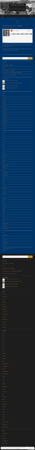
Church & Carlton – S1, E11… (14, 80)
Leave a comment (10, 27)
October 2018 (4, 98)
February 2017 (4, 128)
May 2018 (3, 103)
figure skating (4, 386)
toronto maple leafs (5, 223)
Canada (3, 170)
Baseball (3, 157)
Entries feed (4, 438)
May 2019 (3, 95)
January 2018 (4, 110)
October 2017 (4, 118)
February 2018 (4, 108)
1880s (3, 134)
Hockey (3, 190)
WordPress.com (4, 443)
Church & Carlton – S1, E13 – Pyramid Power (9, 75)
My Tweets (4, 250)
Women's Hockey (5, 228)
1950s (3, 147)
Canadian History (5, 172)
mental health (4, 205)
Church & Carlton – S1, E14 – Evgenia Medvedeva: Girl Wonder (12, 72)
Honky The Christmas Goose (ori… (17, 281)
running (3, 218)
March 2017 (4, 324)
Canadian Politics (5, 175)
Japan (3, 200)
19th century (4, 155)
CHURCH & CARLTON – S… (14, 85)
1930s (3, 343)
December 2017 (4, 113)
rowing (3, 414)
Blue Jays (3, 160)
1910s (3, 338)
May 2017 (3, 123)
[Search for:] (17, 58)
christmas (3, 376)
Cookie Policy (18, 448)
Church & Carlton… (8, 281)
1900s (3, 137)
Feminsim (3, 185)
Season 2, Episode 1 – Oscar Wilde (7, 263)
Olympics (3, 208)
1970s (3, 152)
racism (3, 213)
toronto (3, 419)
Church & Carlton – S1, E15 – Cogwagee (12, 25)
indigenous (4, 198)
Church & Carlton (17, 5)
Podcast (3, 409)
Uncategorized (4, 226)
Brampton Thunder (5, 165)
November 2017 (4, 314)
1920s (3, 142)
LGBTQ (3, 203)
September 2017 (4, 319)
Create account (4, 234)
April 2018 (4, 105)
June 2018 (3, 100)
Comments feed (4, 242)
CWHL (3, 381)
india (3, 195)
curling (3, 180)
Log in (3, 237)
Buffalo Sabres (4, 167)
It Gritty (3, 67)
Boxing (3, 162)
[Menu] (2, 16)
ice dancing (4, 193)
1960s (3, 348)
